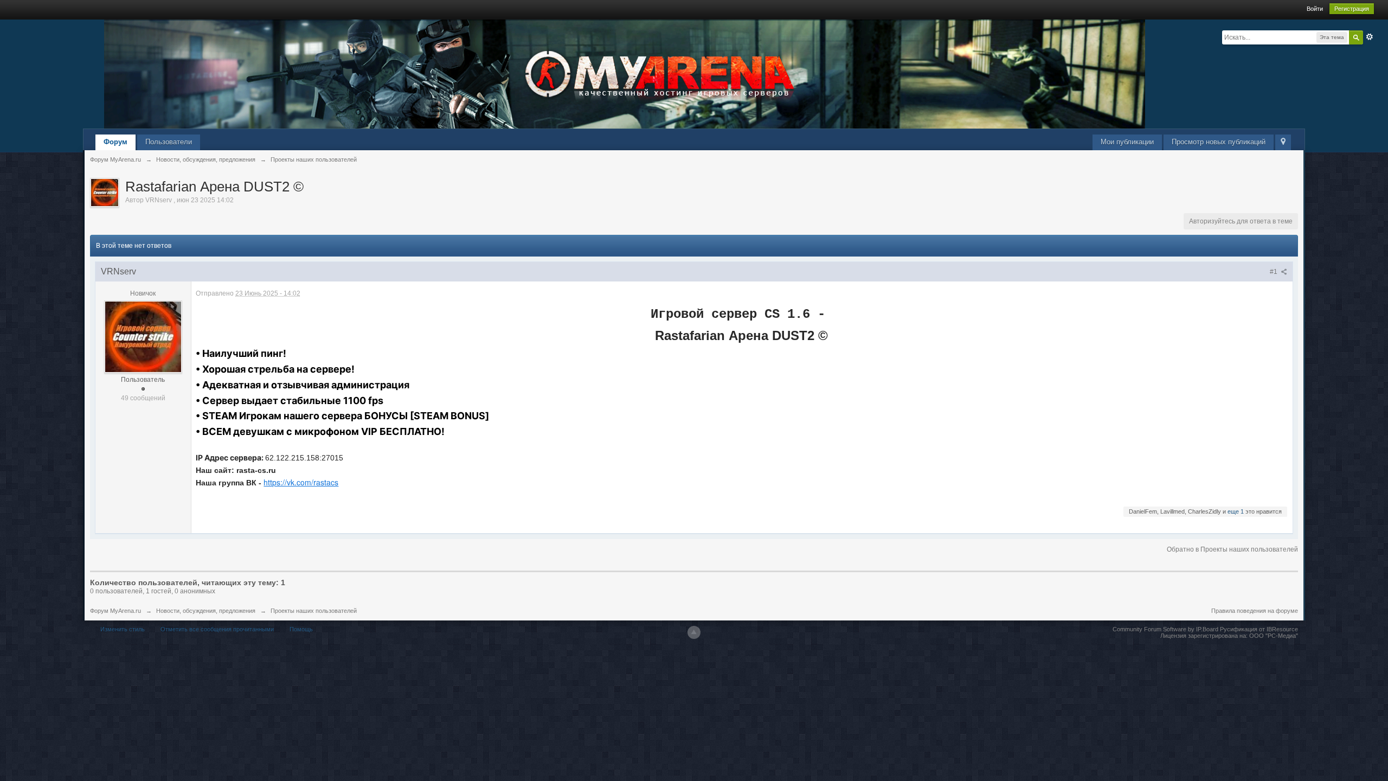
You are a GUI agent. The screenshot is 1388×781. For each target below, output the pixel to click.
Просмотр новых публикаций (1218, 142)
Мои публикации (1127, 142)
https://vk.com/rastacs (301, 482)
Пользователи (168, 142)
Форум (115, 142)
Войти (1315, 8)
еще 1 (1236, 511)
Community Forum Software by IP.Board (1165, 629)
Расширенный (1369, 37)
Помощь (301, 629)
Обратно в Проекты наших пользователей (1232, 549)
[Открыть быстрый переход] (1283, 142)
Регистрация (1351, 8)
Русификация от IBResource (1258, 629)
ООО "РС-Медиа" (1273, 635)
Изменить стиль (122, 629)
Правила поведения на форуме (1254, 610)
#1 (1274, 272)
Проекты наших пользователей (314, 610)
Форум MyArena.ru (115, 610)
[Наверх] (694, 632)
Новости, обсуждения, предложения (205, 610)
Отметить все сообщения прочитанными (217, 629)
